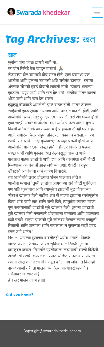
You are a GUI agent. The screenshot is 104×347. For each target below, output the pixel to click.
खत (12, 55)
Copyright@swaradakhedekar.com (52, 331)
